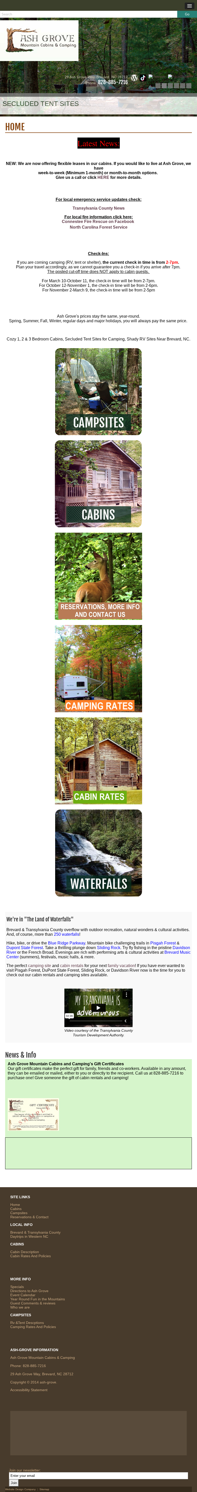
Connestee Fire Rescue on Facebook (98, 221)
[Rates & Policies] (98, 802)
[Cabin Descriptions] (98, 525)
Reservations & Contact (29, 1217)
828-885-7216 (113, 82)
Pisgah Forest (163, 943)
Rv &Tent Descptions (27, 1323)
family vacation (121, 965)
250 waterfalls (66, 934)
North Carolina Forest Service (98, 227)
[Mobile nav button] (189, 6)
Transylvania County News (99, 208)
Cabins (16, 1209)
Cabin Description (24, 1252)
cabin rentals (71, 965)
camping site (39, 965)
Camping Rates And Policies (33, 1327)
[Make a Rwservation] (98, 617)
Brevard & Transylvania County (35, 1232)
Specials (17, 1287)
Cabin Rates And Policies (30, 1256)
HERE (103, 177)
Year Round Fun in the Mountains (37, 1299)
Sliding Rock (108, 947)
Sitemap (44, 1489)
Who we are (20, 1307)
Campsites (18, 1213)
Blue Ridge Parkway (66, 943)
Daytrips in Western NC (29, 1236)
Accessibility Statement (28, 1390)
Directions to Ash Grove (29, 1291)
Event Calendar (22, 1295)
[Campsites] (98, 433)
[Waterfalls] (98, 894)
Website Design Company (20, 1489)
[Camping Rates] (98, 710)
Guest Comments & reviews (32, 1303)
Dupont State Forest (24, 947)
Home (15, 1205)
